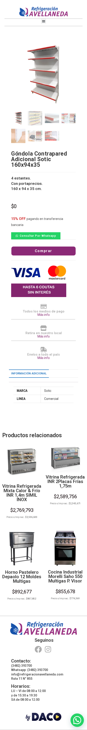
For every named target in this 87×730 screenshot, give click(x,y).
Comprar (43, 251)
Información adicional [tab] (29, 373)
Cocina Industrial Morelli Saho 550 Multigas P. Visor (65, 576)
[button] (43, 21)
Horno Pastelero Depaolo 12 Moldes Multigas (21, 576)
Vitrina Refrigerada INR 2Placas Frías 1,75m (65, 481)
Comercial (51, 399)
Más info (43, 314)
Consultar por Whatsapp (38, 235)
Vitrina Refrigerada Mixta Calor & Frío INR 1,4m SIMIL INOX (21, 493)
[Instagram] (48, 649)
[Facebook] (38, 649)
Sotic (47, 390)
